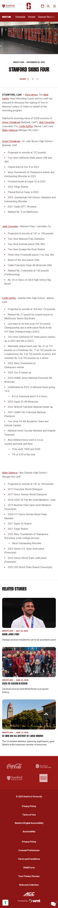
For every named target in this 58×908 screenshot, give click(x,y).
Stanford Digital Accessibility (30, 823)
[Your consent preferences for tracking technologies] (5, 903)
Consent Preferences (29, 850)
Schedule (20, 16)
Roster (31, 16)
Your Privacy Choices (28, 876)
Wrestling (18, 62)
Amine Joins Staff (10, 634)
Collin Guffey (26, 126)
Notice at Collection (29, 885)
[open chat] (53, 903)
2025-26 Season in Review (15, 683)
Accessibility (30, 831)
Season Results (46, 16)
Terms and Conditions (29, 859)
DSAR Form (29, 867)
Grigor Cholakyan (11, 122)
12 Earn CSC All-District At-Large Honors (22, 736)
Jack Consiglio (47, 122)
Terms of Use (29, 815)
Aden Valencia (9, 130)
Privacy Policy (30, 806)
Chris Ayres (31, 94)
